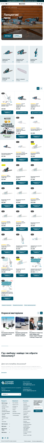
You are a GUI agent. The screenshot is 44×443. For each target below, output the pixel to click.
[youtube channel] (2, 438)
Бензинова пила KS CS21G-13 (20, 177)
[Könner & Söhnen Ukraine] (22, 3)
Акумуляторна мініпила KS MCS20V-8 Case (7, 269)
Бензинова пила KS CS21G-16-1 (5, 200)
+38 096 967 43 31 (27, 389)
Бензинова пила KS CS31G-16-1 (35, 200)
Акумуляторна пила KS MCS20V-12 (36, 246)
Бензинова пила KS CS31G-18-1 (20, 223)
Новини (14, 409)
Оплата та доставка (27, 435)
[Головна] (4, 7)
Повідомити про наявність (7, 112)
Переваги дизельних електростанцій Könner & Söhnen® (21, 334)
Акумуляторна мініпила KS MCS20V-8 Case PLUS (7, 293)
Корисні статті (15, 404)
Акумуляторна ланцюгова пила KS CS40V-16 (20, 130)
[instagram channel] (7, 438)
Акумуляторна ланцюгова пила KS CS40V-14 (35, 106)
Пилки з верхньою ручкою (29, 305)
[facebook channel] (5, 438)
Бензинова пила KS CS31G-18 (5, 223)
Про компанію (15, 402)
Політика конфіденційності (37, 441)
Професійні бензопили (18, 305)
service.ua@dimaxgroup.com (29, 390)
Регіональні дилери (16, 413)
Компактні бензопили (6, 305)
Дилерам (14, 411)
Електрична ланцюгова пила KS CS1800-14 (36, 130)
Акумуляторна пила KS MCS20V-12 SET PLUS (36, 269)
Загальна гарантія (26, 411)
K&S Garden (8, 7)
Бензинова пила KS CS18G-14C (5, 177)
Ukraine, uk (5, 394)
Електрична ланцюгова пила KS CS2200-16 (6, 154)
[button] (4, 103)
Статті (2, 331)
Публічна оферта (26, 419)
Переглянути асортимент (8, 36)
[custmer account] (39, 3)
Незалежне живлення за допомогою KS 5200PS (7, 334)
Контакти (25, 402)
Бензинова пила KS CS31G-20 (35, 223)
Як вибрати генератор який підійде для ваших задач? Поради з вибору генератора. (36, 335)
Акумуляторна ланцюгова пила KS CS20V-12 (20, 106)
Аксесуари (4, 421)
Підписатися (38, 410)
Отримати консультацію (17, 36)
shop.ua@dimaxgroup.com (29, 384)
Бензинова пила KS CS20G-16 (35, 154)
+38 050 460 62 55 (5, 390)
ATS (2, 419)
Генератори (4, 404)
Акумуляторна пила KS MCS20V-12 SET (6, 105)
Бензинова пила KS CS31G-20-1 (5, 246)
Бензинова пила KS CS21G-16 (35, 177)
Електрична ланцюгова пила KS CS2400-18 (21, 154)
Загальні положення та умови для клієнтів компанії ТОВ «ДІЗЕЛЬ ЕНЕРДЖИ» (27, 427)
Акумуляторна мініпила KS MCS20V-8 (21, 246)
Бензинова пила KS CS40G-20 (20, 269)
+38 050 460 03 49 (27, 383)
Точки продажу (16, 415)
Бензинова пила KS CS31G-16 (20, 200)
